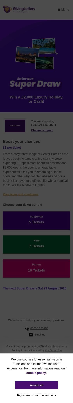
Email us (40, 334)
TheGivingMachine (52, 346)
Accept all (36, 385)
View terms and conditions (20, 194)
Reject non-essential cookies (36, 395)
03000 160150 (39, 328)
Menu (65, 9)
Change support (42, 130)
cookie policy (36, 373)
